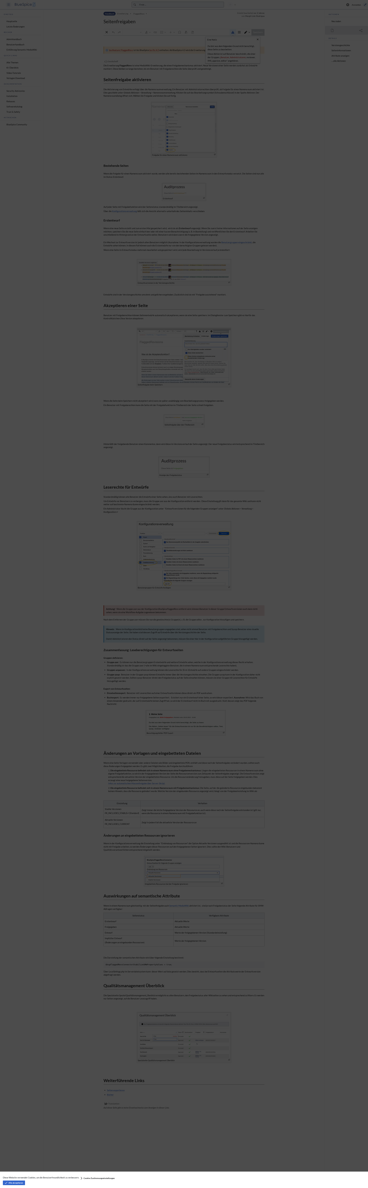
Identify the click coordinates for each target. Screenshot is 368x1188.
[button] (97, 1178)
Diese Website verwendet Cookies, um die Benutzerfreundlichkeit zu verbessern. (41, 1177)
